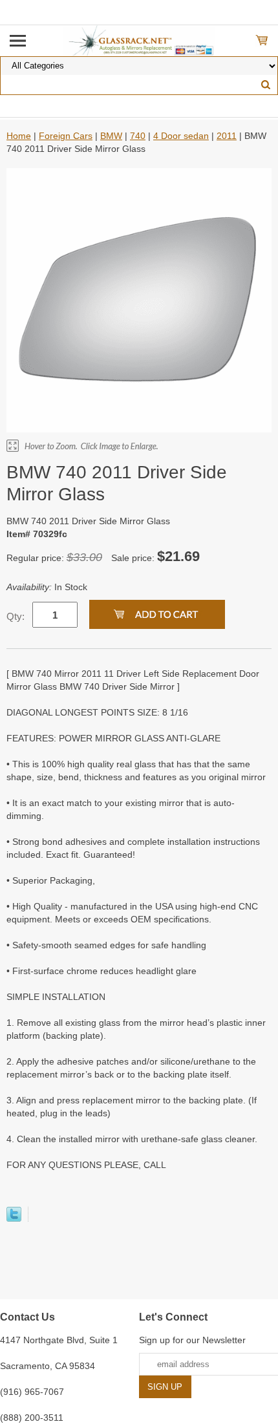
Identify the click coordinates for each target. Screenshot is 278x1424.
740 (137, 136)
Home (18, 136)
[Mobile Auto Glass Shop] (139, 40)
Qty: (15, 616)
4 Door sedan (181, 136)
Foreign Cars (65, 136)
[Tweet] (13, 1218)
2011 (227, 136)
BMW (111, 136)
